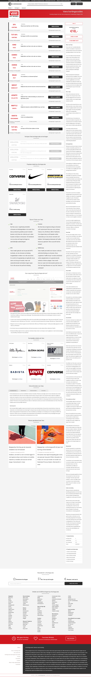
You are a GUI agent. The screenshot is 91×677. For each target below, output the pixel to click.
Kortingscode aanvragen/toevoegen (12, 654)
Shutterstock (71, 612)
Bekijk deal (17, 189)
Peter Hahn (70, 603)
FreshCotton (40, 625)
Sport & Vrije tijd (41, 606)
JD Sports (39, 612)
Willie (9, 625)
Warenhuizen (55, 614)
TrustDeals (18, 664)
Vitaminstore (71, 628)
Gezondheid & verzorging (74, 618)
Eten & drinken (26, 596)
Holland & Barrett (71, 622)
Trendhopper (40, 602)
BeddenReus (25, 622)
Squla (9, 619)
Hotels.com (25, 615)
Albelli (69, 611)
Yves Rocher (71, 630)
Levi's (29, 365)
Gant (38, 627)
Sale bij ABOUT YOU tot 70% (50, 0)
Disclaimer (18, 658)
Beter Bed (25, 624)
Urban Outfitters (55, 606)
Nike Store (30, 169)
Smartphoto (70, 614)
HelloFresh (25, 602)
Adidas (38, 608)
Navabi (38, 631)
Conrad (9, 600)
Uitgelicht (10, 596)
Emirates (25, 612)
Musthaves (39, 599)
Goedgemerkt (11, 605)
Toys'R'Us (10, 624)
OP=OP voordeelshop (73, 600)
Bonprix (39, 619)
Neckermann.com (72, 599)
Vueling (24, 616)
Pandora (54, 597)
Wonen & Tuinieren (27, 621)
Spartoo (53, 600)
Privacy (18, 656)
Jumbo (24, 603)
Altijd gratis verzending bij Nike (24, 0)
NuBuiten (39, 600)
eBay (53, 621)
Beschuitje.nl (25, 599)
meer (23, 462)
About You (10, 597)
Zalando (53, 609)
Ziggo (9, 627)
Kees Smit (25, 628)
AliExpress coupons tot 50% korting (63, 0)
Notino (69, 625)
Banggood (54, 618)
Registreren (79, 3)
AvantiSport (49, 169)
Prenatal (10, 615)
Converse (11, 169)
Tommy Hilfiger (55, 605)
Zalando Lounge (55, 611)
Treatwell (70, 627)
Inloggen (73, 3)
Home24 (10, 611)
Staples (10, 621)
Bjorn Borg (30, 343)
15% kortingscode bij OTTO (76, 0)
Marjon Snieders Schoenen (50, 344)
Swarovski (11, 194)
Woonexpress (40, 603)
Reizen (24, 608)
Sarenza (10, 616)
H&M (53, 625)
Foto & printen (71, 609)
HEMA (53, 627)
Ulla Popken (11, 343)
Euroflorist (10, 602)
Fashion (39, 618)
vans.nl (74, 23)
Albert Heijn (25, 597)
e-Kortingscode (41, 675)
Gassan (39, 628)
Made (38, 597)
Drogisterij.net (71, 621)
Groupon (10, 608)
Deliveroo (25, 600)
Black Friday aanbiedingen (14, 662)
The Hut (69, 605)
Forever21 (39, 624)
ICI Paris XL (70, 624)
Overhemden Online (56, 596)
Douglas (70, 619)
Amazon (54, 616)
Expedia (24, 614)
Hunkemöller (11, 612)
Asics (38, 609)
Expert (9, 603)
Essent (24, 625)
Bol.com (53, 619)
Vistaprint (70, 615)
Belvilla (24, 609)
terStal (53, 603)
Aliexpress (54, 615)
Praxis (9, 614)
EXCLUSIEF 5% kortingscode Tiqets (37, 0)
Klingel (38, 630)
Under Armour (40, 615)
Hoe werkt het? (74, 40)
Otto (69, 602)
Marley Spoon (26, 605)
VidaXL (69, 606)
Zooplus (10, 628)
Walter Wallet (55, 608)
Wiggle (24, 618)
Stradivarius (54, 602)
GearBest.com (55, 622)
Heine (53, 624)
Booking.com (25, 611)
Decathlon (39, 611)
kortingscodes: (15, 0)
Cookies (18, 660)
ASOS (9, 599)
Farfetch (39, 622)
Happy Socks (11, 609)
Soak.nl (9, 618)
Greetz (9, 606)
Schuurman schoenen (56, 599)
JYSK (24, 627)
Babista (10, 365)
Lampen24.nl (40, 596)
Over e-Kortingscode (15, 650)
